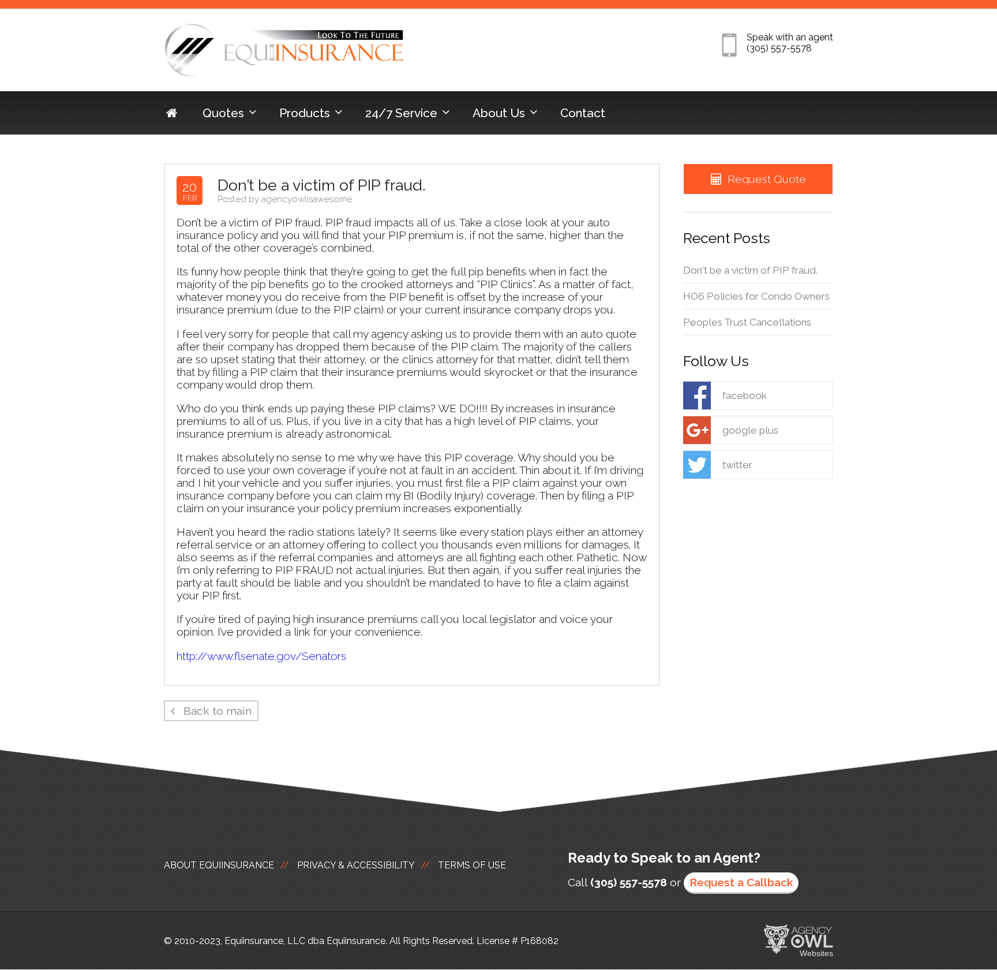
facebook (744, 395)
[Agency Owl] (798, 940)
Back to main (216, 710)
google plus (750, 430)
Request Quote (767, 179)
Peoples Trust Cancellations (747, 322)
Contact (582, 113)
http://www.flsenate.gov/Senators (261, 656)
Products (304, 113)
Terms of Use (472, 865)
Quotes (223, 113)
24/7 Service (401, 113)
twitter (737, 465)
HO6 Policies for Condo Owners (756, 296)
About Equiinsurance (219, 865)
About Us (499, 113)
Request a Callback (741, 882)
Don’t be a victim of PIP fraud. (322, 185)
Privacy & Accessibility (356, 865)
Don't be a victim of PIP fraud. (750, 270)
